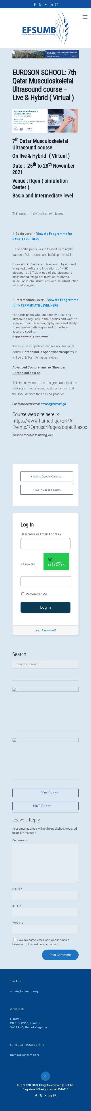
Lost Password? (46, 630)
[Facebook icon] (34, 5)
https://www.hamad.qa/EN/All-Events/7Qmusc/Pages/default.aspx (49, 424)
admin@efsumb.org (24, 991)
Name (17, 888)
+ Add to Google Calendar (47, 476)
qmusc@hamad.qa (53, 404)
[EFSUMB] (45, 28)
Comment (19, 840)
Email (16, 905)
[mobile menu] (85, 17)
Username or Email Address (41, 534)
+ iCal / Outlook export (47, 489)
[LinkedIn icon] (51, 5)
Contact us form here (25, 1055)
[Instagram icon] (56, 5)
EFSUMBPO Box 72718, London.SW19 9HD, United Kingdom (28, 1023)
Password (28, 564)
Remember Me (36, 594)
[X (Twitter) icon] (40, 5)
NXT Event (42, 806)
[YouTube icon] (45, 5)
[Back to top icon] (45, 1076)
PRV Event (49, 793)
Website (17, 922)
